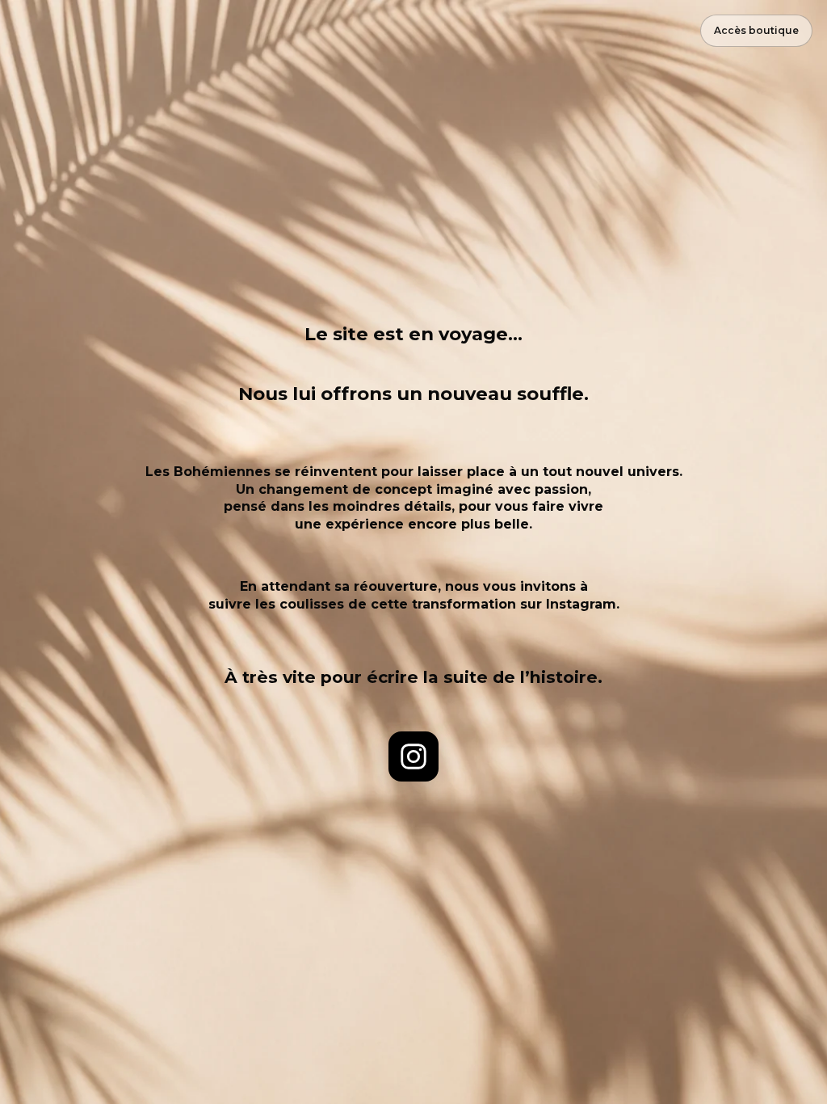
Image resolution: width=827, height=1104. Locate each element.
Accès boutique (756, 30)
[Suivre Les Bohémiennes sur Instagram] (413, 756)
